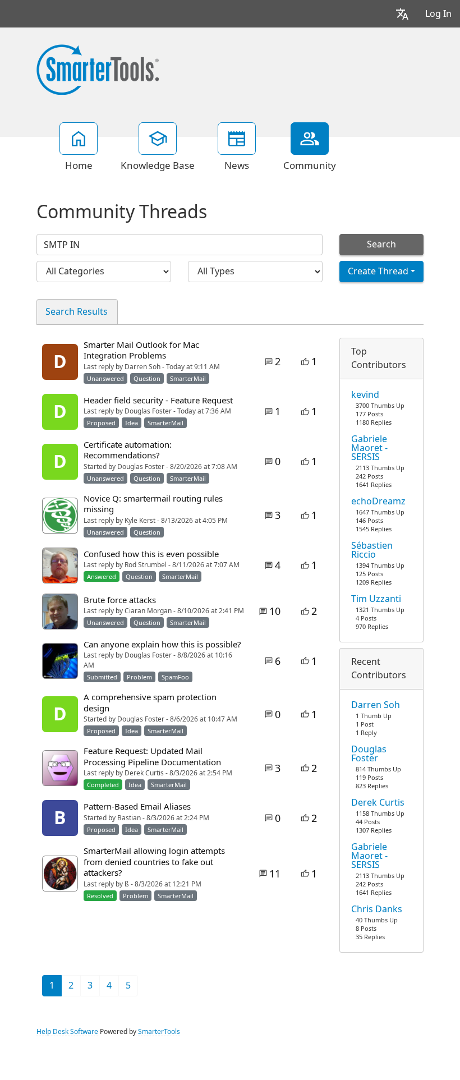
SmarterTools (159, 1032)
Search (381, 244)
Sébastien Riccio (372, 550)
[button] (402, 13)
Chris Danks (376, 909)
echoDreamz (378, 501)
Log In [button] (438, 13)
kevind (365, 394)
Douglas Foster (369, 754)
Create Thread (378, 271)
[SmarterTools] (97, 68)
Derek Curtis (377, 802)
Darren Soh (375, 705)
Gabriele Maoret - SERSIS (369, 448)
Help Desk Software (67, 1032)
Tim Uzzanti (376, 599)
